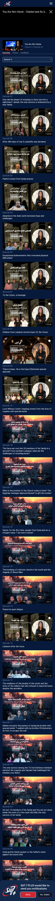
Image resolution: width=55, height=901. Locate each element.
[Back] (50, 11)
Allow (27, 894)
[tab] (6, 53)
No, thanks (45, 894)
